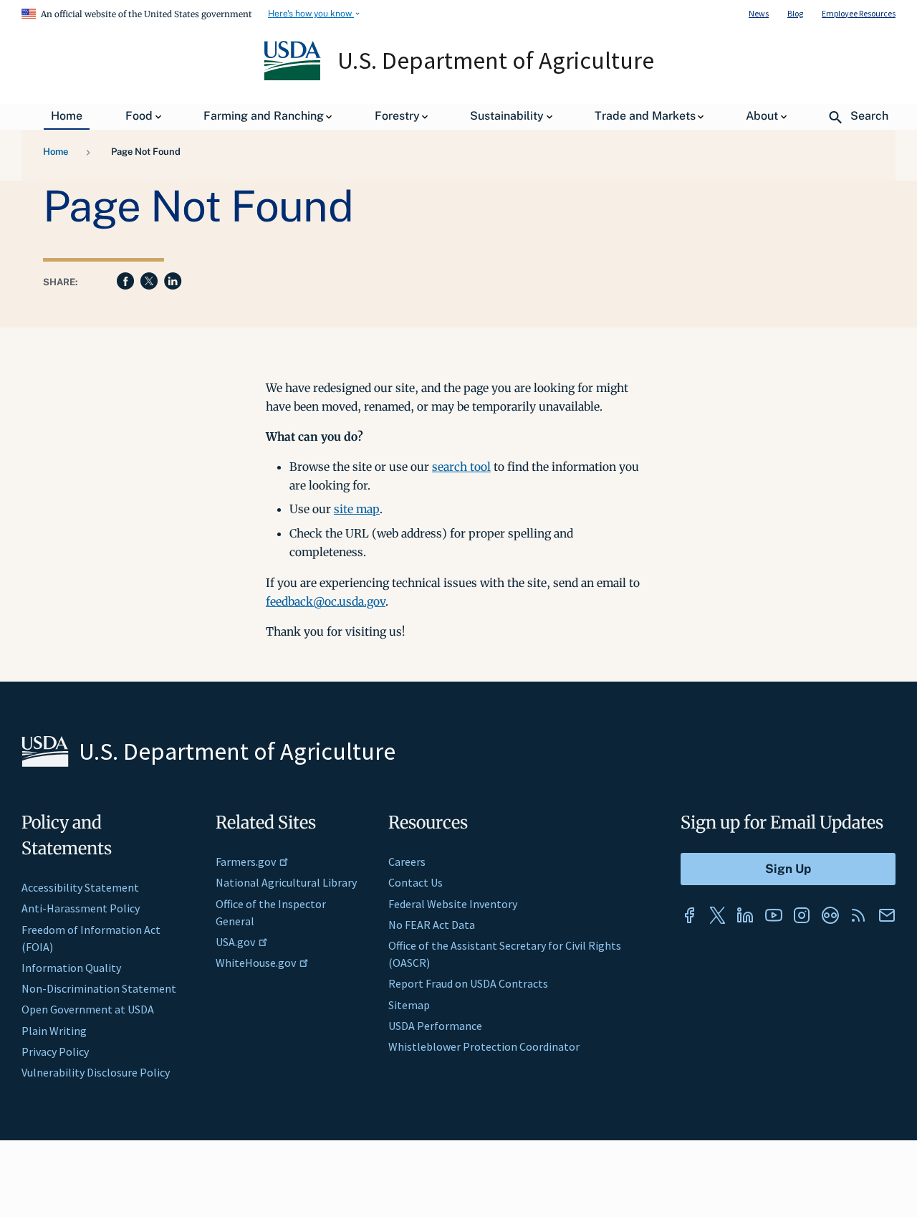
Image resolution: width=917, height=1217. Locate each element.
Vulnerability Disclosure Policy (95, 1072)
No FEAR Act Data (431, 924)
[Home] (293, 76)
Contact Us (415, 882)
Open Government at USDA (87, 1009)
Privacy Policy (55, 1051)
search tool (461, 466)
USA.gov (235, 942)
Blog (795, 13)
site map (357, 509)
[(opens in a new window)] (689, 915)
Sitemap (409, 1005)
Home (55, 151)
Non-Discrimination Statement (98, 988)
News (759, 13)
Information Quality (71, 967)
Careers (407, 861)
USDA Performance (435, 1025)
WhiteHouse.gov (256, 962)
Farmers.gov (246, 861)
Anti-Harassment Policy (80, 908)
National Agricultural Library (286, 882)
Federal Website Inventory (452, 904)
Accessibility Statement (80, 887)
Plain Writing (54, 1030)
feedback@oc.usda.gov (325, 601)
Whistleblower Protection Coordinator (484, 1046)
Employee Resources (859, 13)
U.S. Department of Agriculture (495, 60)
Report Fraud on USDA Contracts (468, 983)
